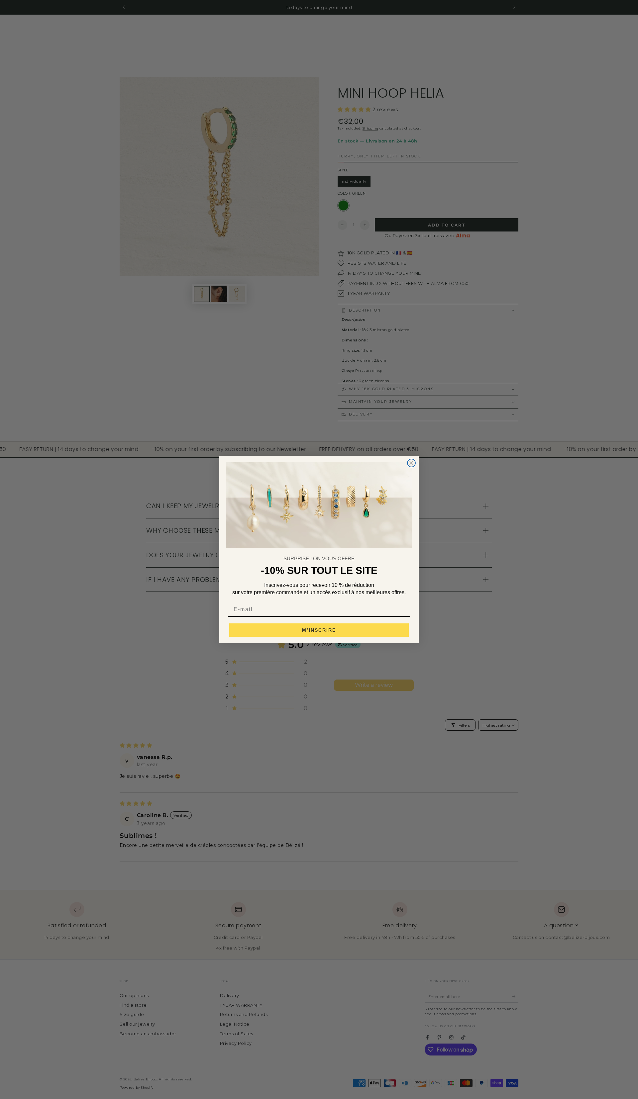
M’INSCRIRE (319, 630)
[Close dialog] (411, 463)
